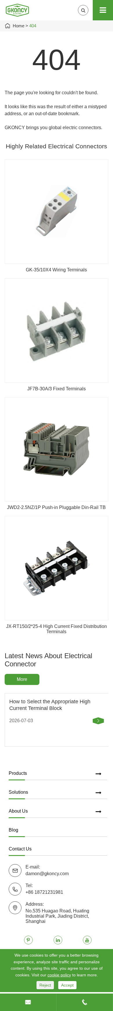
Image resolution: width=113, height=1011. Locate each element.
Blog (13, 829)
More (22, 679)
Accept (67, 985)
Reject (45, 985)
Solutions (18, 792)
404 (32, 25)
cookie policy (59, 975)
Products (18, 773)
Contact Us (20, 848)
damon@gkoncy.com (47, 873)
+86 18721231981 (44, 892)
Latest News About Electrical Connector (48, 660)
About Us (18, 811)
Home (18, 25)
